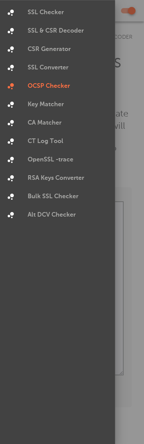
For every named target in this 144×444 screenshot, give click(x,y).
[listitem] (57, 12)
